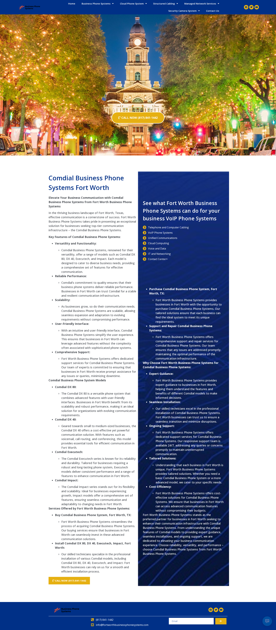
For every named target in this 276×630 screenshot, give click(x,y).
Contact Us (212, 10)
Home (71, 3)
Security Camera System (182, 10)
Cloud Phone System (132, 3)
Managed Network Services (200, 3)
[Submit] (220, 621)
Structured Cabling (164, 3)
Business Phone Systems (96, 3)
